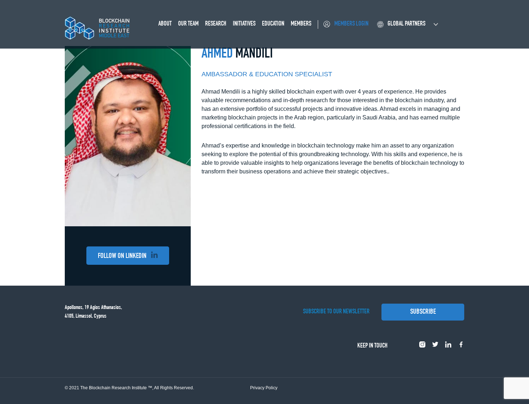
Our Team (188, 24)
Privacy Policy (263, 387)
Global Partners (406, 24)
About (165, 24)
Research (215, 24)
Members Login (351, 24)
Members (301, 24)
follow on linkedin (123, 256)
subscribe (423, 312)
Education (273, 24)
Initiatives (244, 24)
